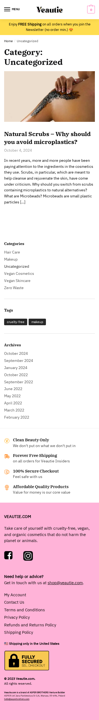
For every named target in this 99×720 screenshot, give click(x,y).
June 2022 (13, 388)
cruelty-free (15, 322)
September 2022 (18, 381)
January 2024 (15, 367)
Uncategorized (16, 266)
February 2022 (16, 417)
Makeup (11, 259)
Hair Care (12, 252)
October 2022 (16, 374)
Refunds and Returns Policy (30, 624)
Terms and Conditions (24, 609)
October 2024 (16, 353)
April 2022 (13, 403)
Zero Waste (14, 287)
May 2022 (12, 395)
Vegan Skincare (17, 280)
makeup (37, 322)
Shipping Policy (18, 632)
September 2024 (18, 360)
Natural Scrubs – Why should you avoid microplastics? (47, 138)
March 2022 (14, 410)
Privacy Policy (17, 617)
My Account (15, 594)
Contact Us (14, 602)
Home (8, 41)
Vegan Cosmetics (19, 273)
